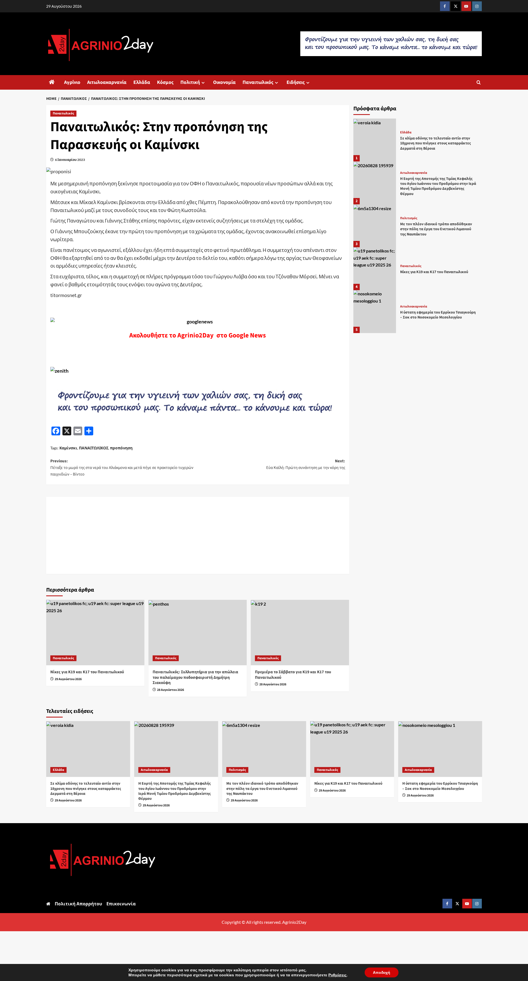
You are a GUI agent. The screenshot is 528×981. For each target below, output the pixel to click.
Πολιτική (190, 82)
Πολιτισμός (408, 218)
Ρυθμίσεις (337, 975)
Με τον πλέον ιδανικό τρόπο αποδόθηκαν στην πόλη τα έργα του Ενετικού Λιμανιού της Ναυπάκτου (436, 229)
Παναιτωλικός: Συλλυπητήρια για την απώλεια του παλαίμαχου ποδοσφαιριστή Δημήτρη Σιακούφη (195, 677)
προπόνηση (121, 448)
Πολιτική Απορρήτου (78, 903)
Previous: (121, 467)
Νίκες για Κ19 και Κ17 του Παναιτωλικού (87, 672)
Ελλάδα (141, 82)
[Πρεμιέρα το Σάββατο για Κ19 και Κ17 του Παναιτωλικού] (300, 632)
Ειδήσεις (296, 82)
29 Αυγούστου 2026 (68, 679)
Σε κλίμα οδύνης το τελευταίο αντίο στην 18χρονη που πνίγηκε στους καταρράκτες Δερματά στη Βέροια (435, 143)
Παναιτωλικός (258, 82)
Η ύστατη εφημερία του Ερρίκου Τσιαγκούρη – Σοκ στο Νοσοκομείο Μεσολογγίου (438, 315)
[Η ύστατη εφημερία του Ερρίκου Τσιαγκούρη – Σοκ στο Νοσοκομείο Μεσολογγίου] (374, 311)
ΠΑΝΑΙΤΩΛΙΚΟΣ (93, 448)
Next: (305, 464)
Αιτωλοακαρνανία (107, 82)
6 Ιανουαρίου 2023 (70, 160)
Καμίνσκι (68, 448)
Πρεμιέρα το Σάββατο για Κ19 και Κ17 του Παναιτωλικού (293, 674)
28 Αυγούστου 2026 (170, 690)
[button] (478, 82)
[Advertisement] (197, 535)
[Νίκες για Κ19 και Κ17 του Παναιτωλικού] (95, 632)
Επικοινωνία (121, 903)
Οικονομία (224, 82)
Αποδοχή (381, 972)
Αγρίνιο (72, 82)
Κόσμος (165, 82)
